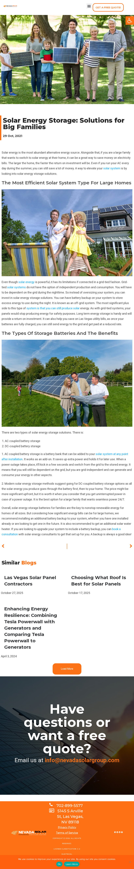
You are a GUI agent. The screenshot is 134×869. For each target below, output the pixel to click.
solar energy (26, 282)
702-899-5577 (69, 805)
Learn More (72, 864)
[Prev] (34, 546)
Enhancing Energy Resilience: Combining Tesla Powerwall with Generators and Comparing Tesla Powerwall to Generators (30, 628)
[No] (130, 862)
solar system (111, 168)
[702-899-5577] (51, 804)
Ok (59, 864)
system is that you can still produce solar (53, 308)
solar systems (16, 287)
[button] (89, 6)
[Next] (99, 546)
